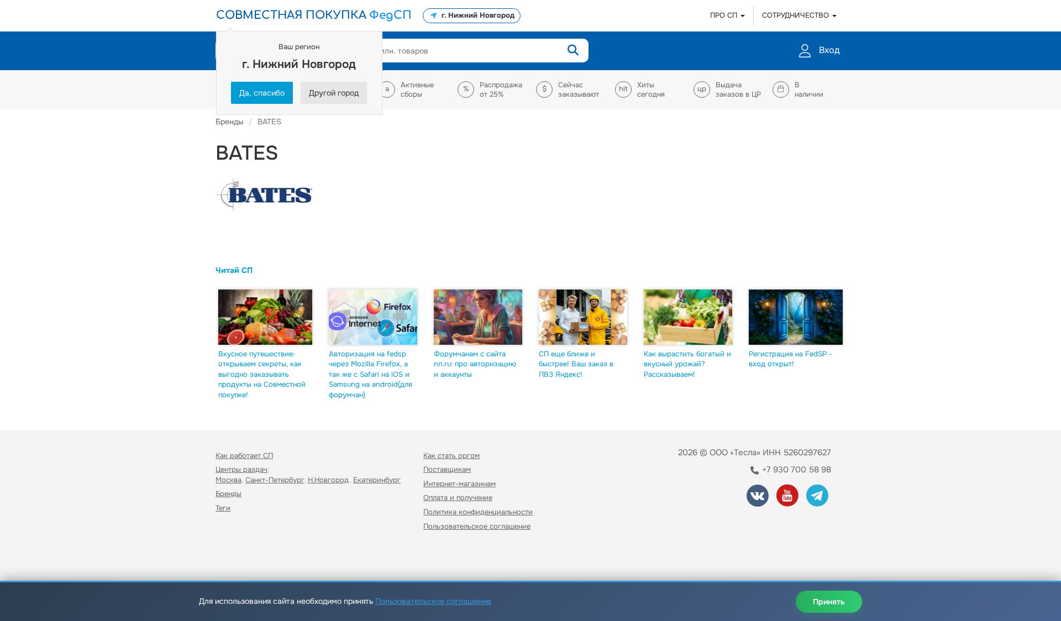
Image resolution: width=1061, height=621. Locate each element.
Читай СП (234, 270)
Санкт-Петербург (274, 480)
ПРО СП (724, 15)
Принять (829, 602)
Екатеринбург (377, 480)
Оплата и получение (457, 497)
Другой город (334, 93)
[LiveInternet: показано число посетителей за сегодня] (240, 558)
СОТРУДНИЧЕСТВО (796, 15)
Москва (228, 480)
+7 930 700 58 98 (795, 469)
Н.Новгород (328, 480)
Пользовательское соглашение (476, 526)
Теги (223, 508)
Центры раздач (241, 469)
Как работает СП (244, 455)
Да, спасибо (262, 93)
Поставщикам (447, 469)
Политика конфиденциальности (478, 512)
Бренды (228, 493)
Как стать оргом (451, 455)
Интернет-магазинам (459, 483)
